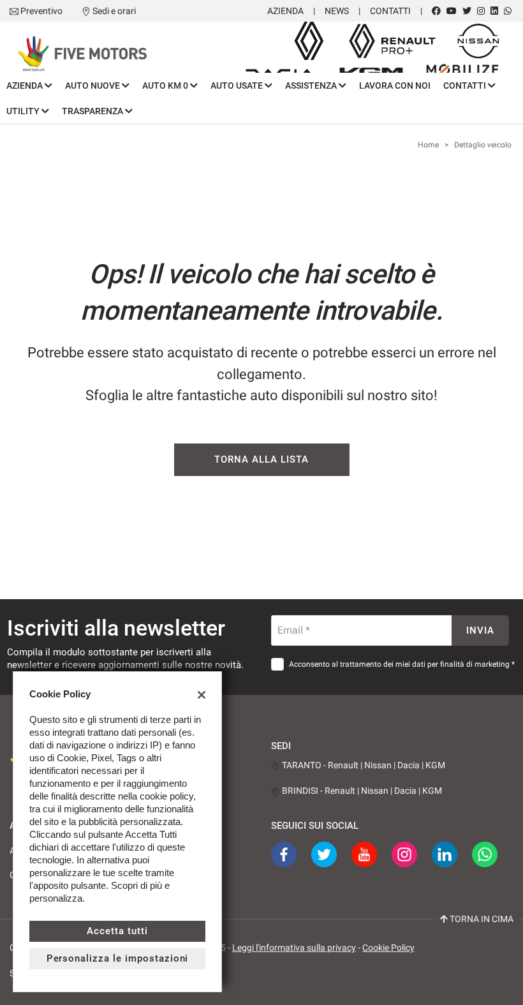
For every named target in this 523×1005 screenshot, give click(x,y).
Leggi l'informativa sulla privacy (294, 947)
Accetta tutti (117, 931)
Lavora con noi (395, 85)
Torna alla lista (261, 459)
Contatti (390, 11)
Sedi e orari (114, 11)
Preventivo (41, 11)
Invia (480, 630)
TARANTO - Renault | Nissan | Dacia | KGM (362, 765)
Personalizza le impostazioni (118, 958)
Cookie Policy (388, 947)
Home (428, 144)
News (337, 11)
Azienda (285, 11)
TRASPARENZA (93, 111)
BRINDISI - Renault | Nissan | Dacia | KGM (361, 790)
